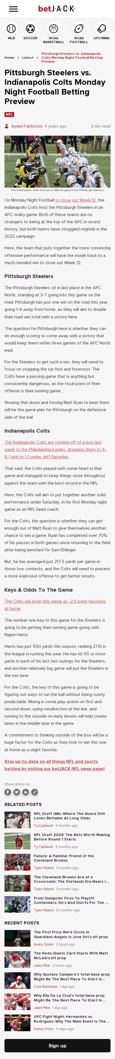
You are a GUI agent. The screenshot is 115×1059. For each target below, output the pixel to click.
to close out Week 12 (75, 200)
